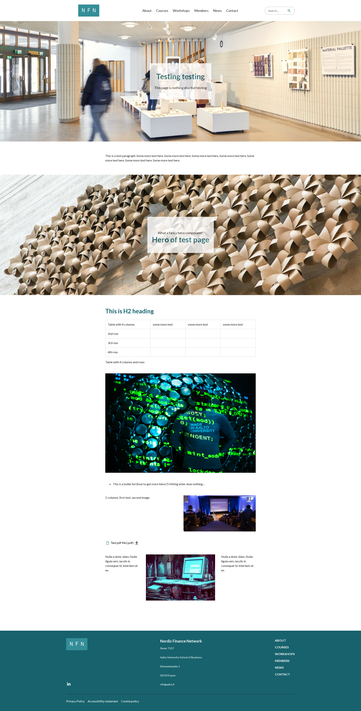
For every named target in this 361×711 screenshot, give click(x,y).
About (147, 10)
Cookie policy (130, 701)
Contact (232, 10)
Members (201, 10)
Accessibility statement (103, 701)
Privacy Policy (75, 701)
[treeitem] (147, 10)
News (217, 10)
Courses (162, 10)
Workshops (181, 10)
